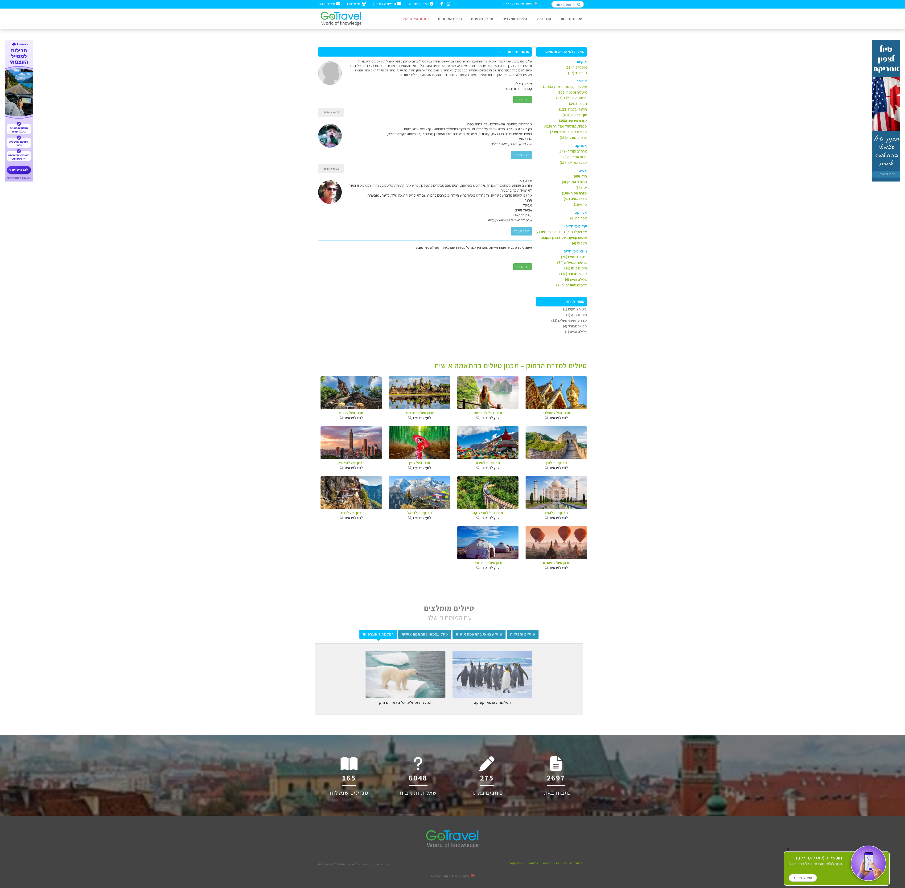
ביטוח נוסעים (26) (574, 256)
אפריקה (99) (577, 218)
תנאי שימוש (551, 863)
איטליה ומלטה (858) (572, 92)
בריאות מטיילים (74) (572, 262)
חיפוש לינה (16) (575, 268)
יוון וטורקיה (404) (575, 114)
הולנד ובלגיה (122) (573, 109)
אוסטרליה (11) (576, 67)
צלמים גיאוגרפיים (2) (571, 285)
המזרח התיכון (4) (574, 181)
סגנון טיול (543, 18)
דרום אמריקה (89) (573, 156)
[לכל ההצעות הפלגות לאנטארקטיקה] (492, 654)
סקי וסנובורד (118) (573, 273)
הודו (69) (580, 176)
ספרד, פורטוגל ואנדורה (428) (565, 126)
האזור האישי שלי (415, 18)
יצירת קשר (327, 3)
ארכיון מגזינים (482, 18)
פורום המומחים (450, 18)
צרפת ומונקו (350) (573, 137)
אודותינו (533, 863)
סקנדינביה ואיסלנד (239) (568, 131)
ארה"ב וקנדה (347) (573, 151)
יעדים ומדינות (571, 18)
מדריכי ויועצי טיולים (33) (569, 320)
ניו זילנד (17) (577, 72)
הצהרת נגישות (573, 863)
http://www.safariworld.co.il (510, 220)
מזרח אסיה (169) (574, 193)
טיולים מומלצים (515, 18)
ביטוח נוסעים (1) (575, 309)
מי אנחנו (354, 3)
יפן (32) (581, 187)
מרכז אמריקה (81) (573, 162)
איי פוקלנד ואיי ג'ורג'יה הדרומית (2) (561, 231)
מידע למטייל (419, 3)
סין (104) (580, 204)
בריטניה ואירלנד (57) (571, 97)
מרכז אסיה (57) (575, 198)
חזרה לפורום (522, 99)
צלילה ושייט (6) (576, 279)
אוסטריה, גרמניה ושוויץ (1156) (565, 86)
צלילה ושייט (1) (576, 331)
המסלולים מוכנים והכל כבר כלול (815, 861)
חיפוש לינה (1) (576, 314)
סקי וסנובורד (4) (575, 326)
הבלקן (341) (578, 103)
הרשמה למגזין (385, 3)
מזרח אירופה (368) (573, 120)
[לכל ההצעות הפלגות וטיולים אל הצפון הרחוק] (405, 654)
